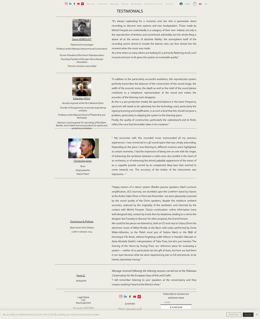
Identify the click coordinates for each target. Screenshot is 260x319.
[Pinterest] (139, 296)
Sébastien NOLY (81, 98)
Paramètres (234, 315)
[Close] (256, 314)
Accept (248, 315)
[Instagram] (120, 296)
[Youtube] (134, 296)
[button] (194, 3)
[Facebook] (130, 296)
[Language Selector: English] (203, 4)
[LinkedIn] (125, 296)
